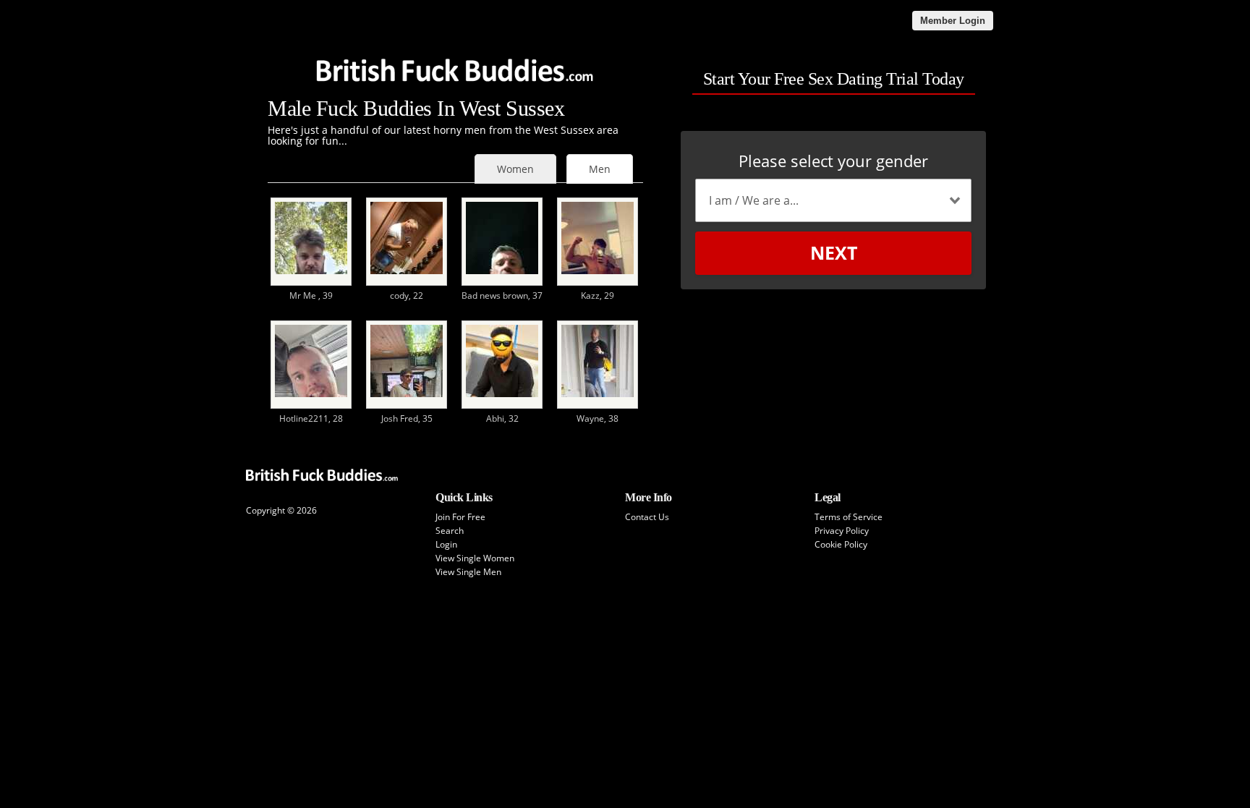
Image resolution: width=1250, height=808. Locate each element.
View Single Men (468, 572)
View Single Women (474, 558)
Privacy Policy (842, 530)
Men (600, 169)
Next (833, 252)
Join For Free (460, 517)
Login (446, 544)
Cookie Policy (841, 544)
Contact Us (647, 517)
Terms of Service (849, 517)
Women (515, 169)
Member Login (952, 20)
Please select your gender (833, 160)
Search (449, 530)
